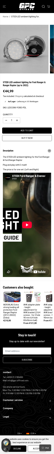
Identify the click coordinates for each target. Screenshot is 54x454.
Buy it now (27, 138)
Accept (37, 449)
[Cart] (48, 6)
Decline (17, 449)
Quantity (8, 114)
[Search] (43, 6)
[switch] (6, 449)
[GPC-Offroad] (27, 6)
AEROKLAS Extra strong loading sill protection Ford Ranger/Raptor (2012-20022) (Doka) (11, 311)
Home (5, 16)
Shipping (19, 96)
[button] (4, 6)
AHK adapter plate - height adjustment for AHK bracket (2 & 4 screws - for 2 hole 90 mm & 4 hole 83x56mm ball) (31, 312)
